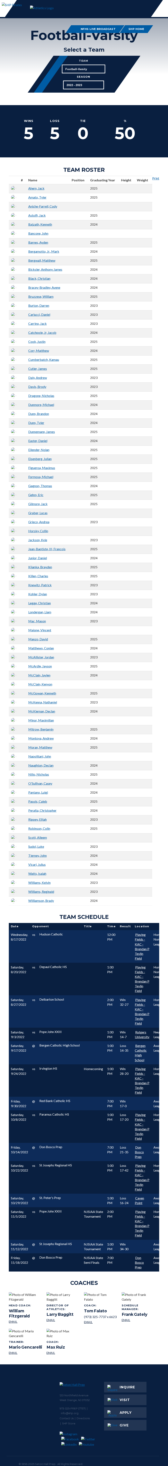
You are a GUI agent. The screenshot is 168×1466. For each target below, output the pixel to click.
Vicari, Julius (37, 864)
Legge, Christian (39, 603)
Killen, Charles (38, 576)
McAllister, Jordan (41, 657)
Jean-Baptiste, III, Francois (47, 549)
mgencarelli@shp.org (25, 1353)
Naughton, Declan (40, 765)
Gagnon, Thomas (40, 486)
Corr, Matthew (38, 350)
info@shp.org (69, 1413)
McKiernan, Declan (41, 711)
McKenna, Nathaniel (42, 702)
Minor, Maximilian (41, 720)
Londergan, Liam (39, 612)
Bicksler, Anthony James (45, 269)
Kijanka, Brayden (40, 567)
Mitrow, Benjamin (40, 729)
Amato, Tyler (37, 197)
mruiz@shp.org (56, 1353)
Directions (83, 1418)
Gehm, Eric (35, 495)
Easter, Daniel (37, 441)
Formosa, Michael (40, 477)
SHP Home (136, 29)
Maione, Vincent (39, 630)
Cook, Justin (36, 341)
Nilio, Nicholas (38, 774)
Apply (126, 1413)
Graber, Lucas (38, 513)
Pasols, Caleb (37, 801)
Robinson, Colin (39, 828)
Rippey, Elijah (37, 819)
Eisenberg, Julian (40, 459)
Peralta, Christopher (42, 810)
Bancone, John (38, 233)
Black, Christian (39, 278)
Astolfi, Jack (37, 215)
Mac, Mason (37, 621)
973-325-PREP (69, 1408)
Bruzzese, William (40, 296)
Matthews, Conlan (41, 648)
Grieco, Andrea (38, 522)
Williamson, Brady (41, 900)
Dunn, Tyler (36, 423)
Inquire (127, 1387)
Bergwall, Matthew (41, 260)
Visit (125, 1400)
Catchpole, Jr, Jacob (42, 332)
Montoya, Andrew (41, 738)
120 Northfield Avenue (74, 1395)
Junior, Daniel (37, 558)
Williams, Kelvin (39, 882)
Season (83, 77)
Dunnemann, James (41, 432)
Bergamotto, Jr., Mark (43, 251)
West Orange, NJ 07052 (75, 1400)
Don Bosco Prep (139, 1152)
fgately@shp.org (139, 1320)
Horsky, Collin (38, 531)
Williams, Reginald (41, 891)
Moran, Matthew (40, 747)
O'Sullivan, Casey (40, 783)
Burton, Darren (38, 305)
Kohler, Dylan (37, 594)
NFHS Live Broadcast (98, 29)
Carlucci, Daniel (39, 314)
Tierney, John (37, 855)
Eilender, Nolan (38, 450)
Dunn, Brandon (38, 414)
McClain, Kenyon (40, 684)
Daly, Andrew (37, 378)
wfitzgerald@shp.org (26, 1322)
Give (124, 1425)
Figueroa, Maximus (41, 468)
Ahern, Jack (36, 188)
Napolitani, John (39, 756)
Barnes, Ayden (38, 242)
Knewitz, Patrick (40, 585)
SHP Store (68, 1423)
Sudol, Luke (36, 846)
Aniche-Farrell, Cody (42, 206)
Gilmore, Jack (38, 504)
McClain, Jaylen (39, 675)
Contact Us (67, 1418)
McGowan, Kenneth (42, 693)
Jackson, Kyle (37, 540)
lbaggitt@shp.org (64, 1320)
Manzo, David (38, 639)
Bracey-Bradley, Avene (44, 287)
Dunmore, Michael (41, 405)
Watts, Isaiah (37, 873)
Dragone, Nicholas (41, 396)
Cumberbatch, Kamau (43, 359)
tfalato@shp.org (100, 1322)
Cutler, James (37, 368)
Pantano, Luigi (38, 792)
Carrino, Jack (37, 323)
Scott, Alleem (37, 837)
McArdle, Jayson (40, 666)
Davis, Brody (37, 387)
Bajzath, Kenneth (40, 224)
